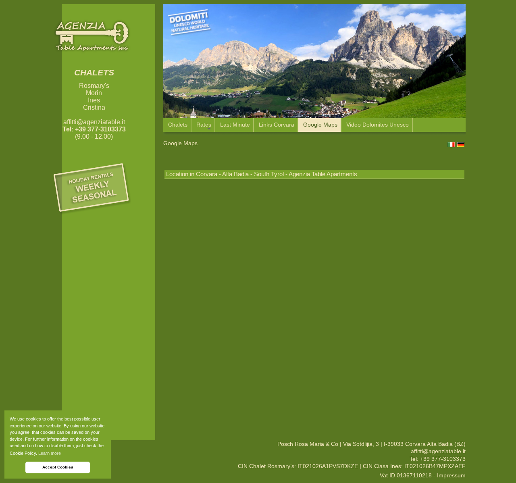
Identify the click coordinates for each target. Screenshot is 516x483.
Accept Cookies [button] (57, 467)
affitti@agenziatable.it (94, 122)
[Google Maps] (314, 312)
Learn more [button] (49, 453)
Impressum (451, 475)
